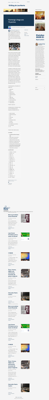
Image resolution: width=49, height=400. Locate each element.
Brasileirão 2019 (26, 33)
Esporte (25, 34)
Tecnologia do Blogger (19, 397)
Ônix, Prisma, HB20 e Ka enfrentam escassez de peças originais (12, 273)
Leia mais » (9, 248)
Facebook (9, 2)
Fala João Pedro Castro (13, 293)
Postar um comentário (11, 264)
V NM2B (10, 253)
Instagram (12, 2)
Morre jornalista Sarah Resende (13, 215)
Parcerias (18, 2)
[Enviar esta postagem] (8, 182)
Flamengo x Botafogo (26, 35)
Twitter (15, 2)
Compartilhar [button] (10, 183)
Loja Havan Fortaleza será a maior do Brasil (13, 234)
